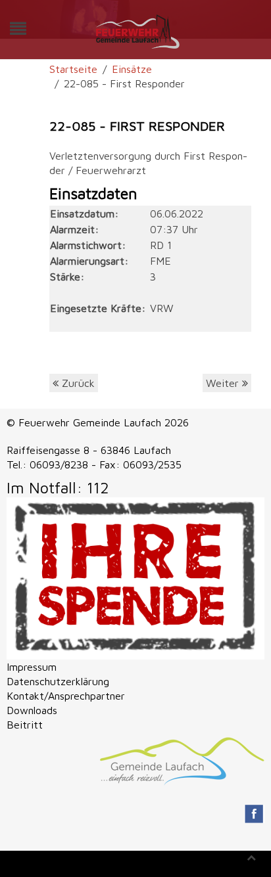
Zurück (77, 383)
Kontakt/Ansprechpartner (66, 696)
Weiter (224, 383)
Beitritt (25, 725)
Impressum (32, 667)
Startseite (73, 69)
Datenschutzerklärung (58, 681)
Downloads (32, 710)
